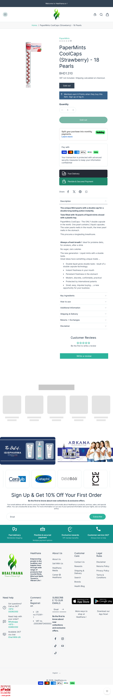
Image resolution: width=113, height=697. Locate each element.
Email (56, 609)
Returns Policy (102, 566)
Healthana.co (60, 680)
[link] (17, 479)
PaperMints (64, 38)
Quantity (63, 104)
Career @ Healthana (56, 576)
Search (77, 577)
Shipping (80, 78)
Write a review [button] (84, 356)
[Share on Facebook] (68, 192)
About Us (56, 559)
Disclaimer (101, 562)
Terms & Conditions (101, 576)
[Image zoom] (28, 62)
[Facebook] (55, 639)
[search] (101, 14)
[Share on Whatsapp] (86, 192)
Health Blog (79, 586)
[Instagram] (63, 639)
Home (34, 25)
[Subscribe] (63, 609)
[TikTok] (55, 646)
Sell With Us (57, 563)
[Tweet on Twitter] (74, 192)
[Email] (63, 646)
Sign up (72, 97)
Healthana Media (56, 569)
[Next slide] (108, 479)
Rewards (78, 566)
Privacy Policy (102, 570)
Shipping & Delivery (79, 571)
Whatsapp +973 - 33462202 (13, 624)
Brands (77, 582)
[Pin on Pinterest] (80, 192)
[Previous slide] (5, 479)
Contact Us (79, 562)
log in (81, 97)
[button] (83, 120)
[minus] (62, 110)
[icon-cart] (107, 14)
